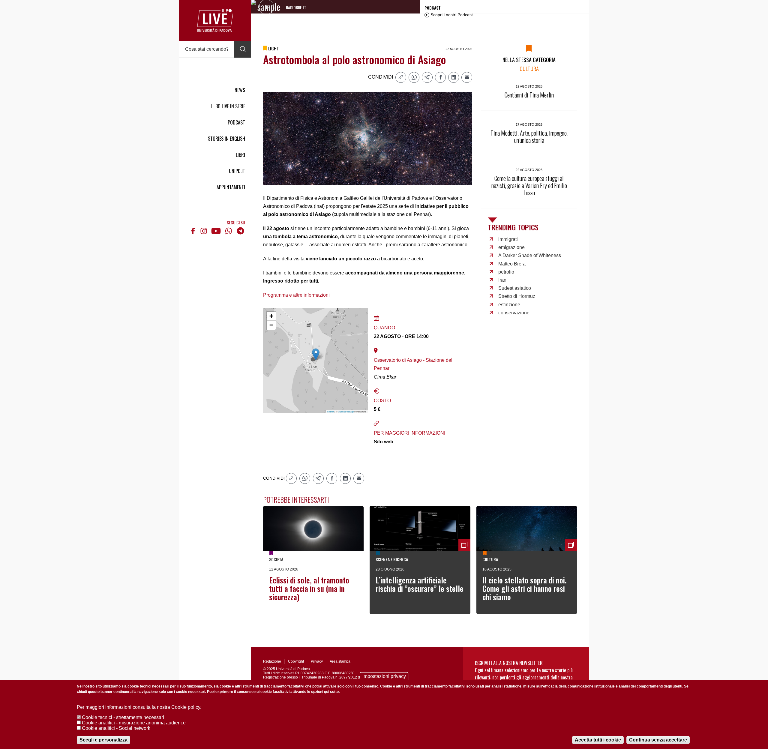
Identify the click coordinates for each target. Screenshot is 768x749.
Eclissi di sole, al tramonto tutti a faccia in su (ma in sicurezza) (309, 588)
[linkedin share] (453, 77)
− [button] (271, 325)
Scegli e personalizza (104, 739)
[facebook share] (440, 77)
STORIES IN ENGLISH (226, 138)
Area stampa (340, 661)
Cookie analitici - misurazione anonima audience (134, 722)
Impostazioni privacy (384, 676)
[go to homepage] (215, 20)
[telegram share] (427, 77)
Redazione (272, 661)
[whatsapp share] (414, 77)
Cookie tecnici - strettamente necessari (123, 717)
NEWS (240, 90)
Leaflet (330, 411)
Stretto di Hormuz (516, 296)
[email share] (466, 77)
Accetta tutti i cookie (598, 739)
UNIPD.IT (237, 171)
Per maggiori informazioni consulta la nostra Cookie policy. (139, 707)
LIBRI (240, 154)
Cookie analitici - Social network (116, 728)
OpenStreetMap (346, 411)
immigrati (508, 239)
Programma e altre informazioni (296, 295)
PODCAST (236, 122)
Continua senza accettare (658, 739)
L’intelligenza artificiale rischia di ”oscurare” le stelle (420, 584)
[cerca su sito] (242, 49)
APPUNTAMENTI (231, 187)
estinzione (509, 304)
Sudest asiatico (514, 288)
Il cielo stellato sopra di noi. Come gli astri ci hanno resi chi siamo (524, 588)
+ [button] (271, 316)
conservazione (514, 312)
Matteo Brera (512, 263)
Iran (502, 280)
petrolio (506, 271)
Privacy (317, 661)
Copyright (296, 661)
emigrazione (511, 247)
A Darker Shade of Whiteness (529, 255)
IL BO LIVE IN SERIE (228, 106)
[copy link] (400, 77)
